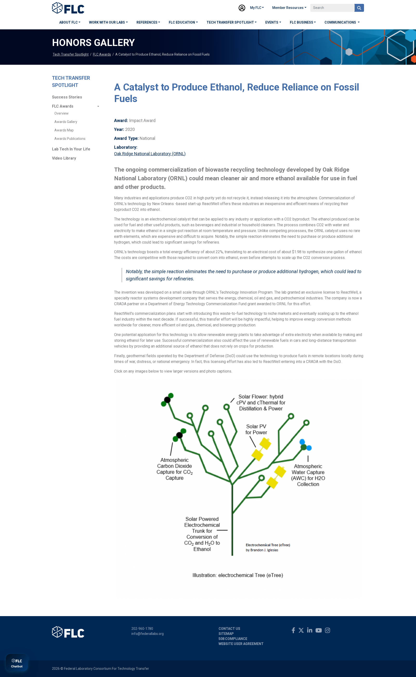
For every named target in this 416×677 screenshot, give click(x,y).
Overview (61, 113)
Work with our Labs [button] (107, 22)
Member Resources (288, 8)
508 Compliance (233, 639)
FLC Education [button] (182, 22)
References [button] (146, 22)
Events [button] (271, 22)
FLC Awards (102, 54)
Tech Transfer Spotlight (71, 54)
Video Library (64, 158)
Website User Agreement (241, 644)
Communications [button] (341, 22)
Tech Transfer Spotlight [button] (230, 22)
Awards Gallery (65, 122)
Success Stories (67, 97)
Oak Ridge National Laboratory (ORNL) (150, 153)
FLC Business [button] (301, 22)
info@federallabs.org (147, 634)
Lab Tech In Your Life (71, 149)
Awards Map (64, 130)
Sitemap (226, 634)
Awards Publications (69, 139)
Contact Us (229, 629)
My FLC (255, 8)
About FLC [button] (68, 22)
